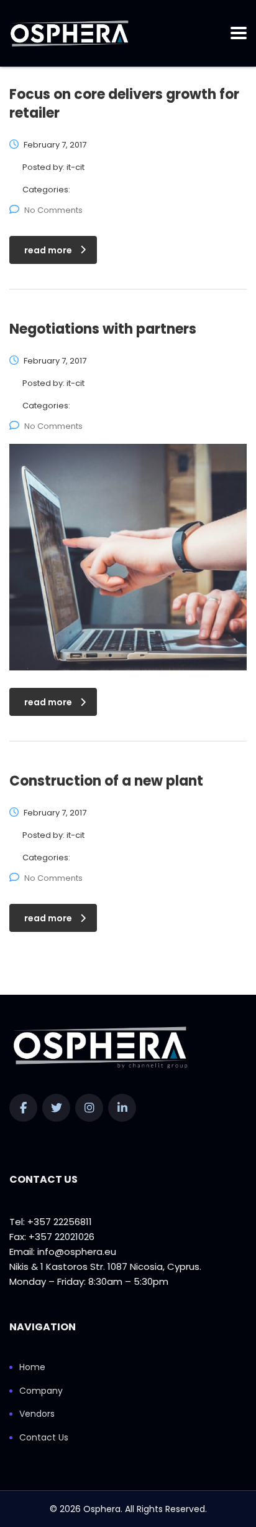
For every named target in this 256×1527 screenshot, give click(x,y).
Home (32, 1367)
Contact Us (43, 1438)
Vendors (37, 1414)
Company (41, 1391)
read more (48, 250)
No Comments (53, 210)
